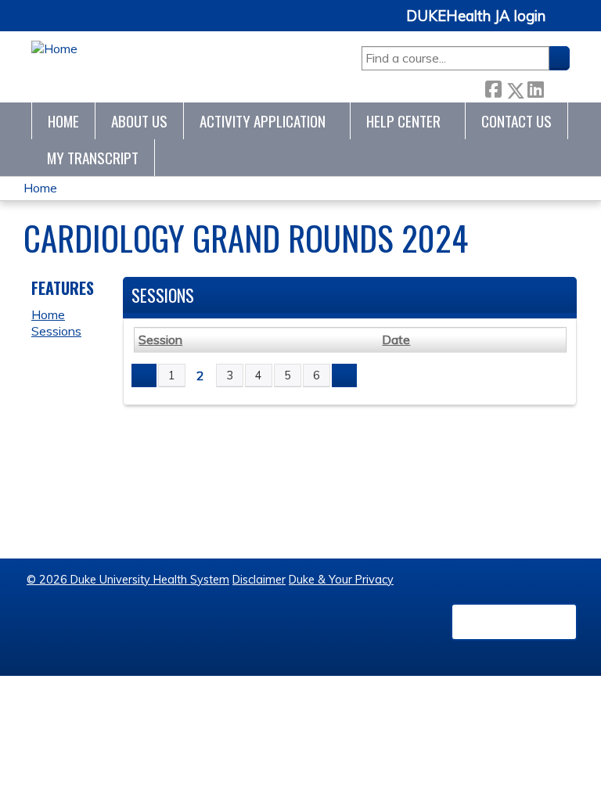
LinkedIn (535, 86)
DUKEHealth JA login (475, 16)
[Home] (54, 48)
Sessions (56, 331)
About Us (139, 121)
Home (63, 121)
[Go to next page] (344, 375)
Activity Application (263, 121)
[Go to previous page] (144, 375)
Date (396, 339)
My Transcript (93, 157)
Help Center (403, 121)
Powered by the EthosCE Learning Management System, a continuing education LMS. (514, 622)
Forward (556, 86)
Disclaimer (259, 580)
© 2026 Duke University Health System (128, 580)
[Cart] (563, 24)
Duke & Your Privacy (341, 580)
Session (160, 339)
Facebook (493, 86)
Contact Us (516, 121)
